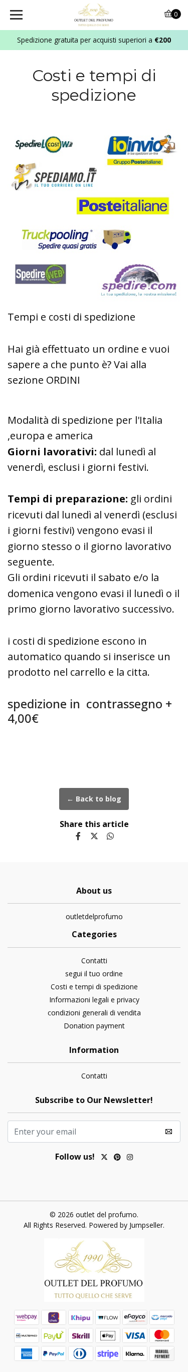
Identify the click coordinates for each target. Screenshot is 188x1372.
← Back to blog (94, 798)
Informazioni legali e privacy (94, 999)
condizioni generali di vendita (94, 1012)
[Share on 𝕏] (94, 836)
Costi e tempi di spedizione (94, 986)
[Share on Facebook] (78, 836)
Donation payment (94, 1025)
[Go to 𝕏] (104, 1158)
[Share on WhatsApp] (110, 836)
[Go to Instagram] (130, 1158)
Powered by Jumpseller (126, 1225)
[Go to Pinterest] (117, 1158)
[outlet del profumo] (94, 15)
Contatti (94, 960)
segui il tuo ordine (94, 973)
